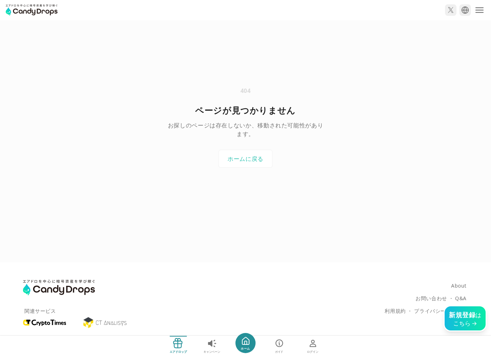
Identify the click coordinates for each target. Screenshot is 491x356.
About (459, 285)
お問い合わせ (431, 298)
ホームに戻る (245, 159)
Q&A (461, 298)
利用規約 (395, 310)
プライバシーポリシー (440, 310)
